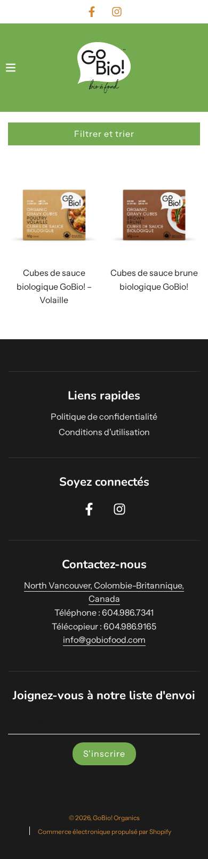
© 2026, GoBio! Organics (104, 818)
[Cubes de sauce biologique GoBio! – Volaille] (54, 218)
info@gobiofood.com (104, 639)
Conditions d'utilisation (104, 432)
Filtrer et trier (104, 133)
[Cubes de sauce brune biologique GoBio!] (154, 218)
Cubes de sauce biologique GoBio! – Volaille (54, 286)
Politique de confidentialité (104, 416)
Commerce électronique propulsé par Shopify (104, 832)
